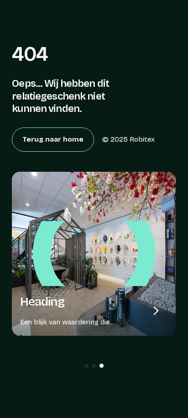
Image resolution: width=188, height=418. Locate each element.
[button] (86, 366)
